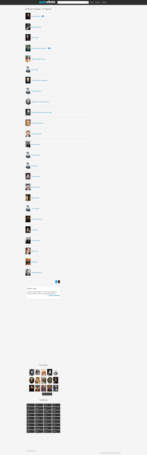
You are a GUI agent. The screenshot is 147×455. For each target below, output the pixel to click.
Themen (104, 2)
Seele (28, 421)
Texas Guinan (35, 208)
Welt (28, 408)
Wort (54, 428)
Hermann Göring (36, 27)
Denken (54, 431)
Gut (36, 415)
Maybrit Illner (36, 198)
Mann (54, 415)
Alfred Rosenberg (37, 272)
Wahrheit (46, 411)
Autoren (97, 2)
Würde (28, 425)
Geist (54, 421)
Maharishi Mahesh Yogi (38, 59)
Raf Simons (35, 166)
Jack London (35, 38)
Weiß (37, 431)
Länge (45, 431)
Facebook (103, 453)
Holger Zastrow (36, 187)
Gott (45, 408)
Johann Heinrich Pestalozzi (39, 48)
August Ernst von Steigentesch (40, 102)
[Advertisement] (43, 331)
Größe (54, 411)
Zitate (92, 2)
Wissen (54, 425)
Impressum (110, 453)
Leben (28, 405)
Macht (54, 408)
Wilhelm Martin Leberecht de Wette (42, 112)
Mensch (46, 405)
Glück (28, 415)
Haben (37, 408)
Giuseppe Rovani (36, 91)
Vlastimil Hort (36, 176)
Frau (54, 418)
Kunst (28, 428)
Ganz (45, 415)
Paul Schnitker (36, 144)
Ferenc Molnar (36, 240)
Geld (28, 431)
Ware (37, 425)
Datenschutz (117, 453)
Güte (28, 418)
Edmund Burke (36, 16)
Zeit (28, 411)
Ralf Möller (35, 230)
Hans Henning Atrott (37, 123)
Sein (37, 405)
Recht (45, 421)
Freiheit (46, 428)
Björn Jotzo (35, 251)
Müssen (46, 425)
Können (37, 418)
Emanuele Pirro (36, 155)
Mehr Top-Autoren (47, 394)
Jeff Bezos (34, 262)
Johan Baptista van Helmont (39, 80)
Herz (37, 421)
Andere (37, 411)
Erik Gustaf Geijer (37, 219)
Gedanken (38, 428)
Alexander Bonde (36, 134)
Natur (45, 418)
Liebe (54, 405)
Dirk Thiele (35, 70)
